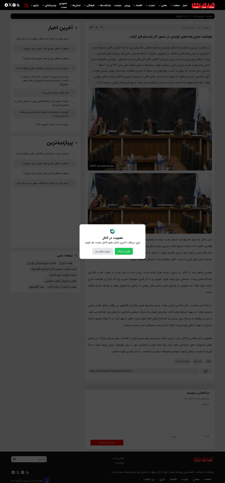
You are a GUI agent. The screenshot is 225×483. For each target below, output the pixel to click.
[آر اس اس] (18, 5)
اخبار (185, 5)
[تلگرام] (6, 5)
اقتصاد (139, 5)
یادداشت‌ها (106, 5)
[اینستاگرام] (14, 5)
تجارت (152, 5)
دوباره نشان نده (102, 251)
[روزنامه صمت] (203, 5)
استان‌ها (76, 5)
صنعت (176, 5)
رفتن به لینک (124, 251)
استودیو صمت (63, 5)
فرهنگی (91, 5)
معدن (164, 5)
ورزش (127, 5)
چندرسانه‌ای (51, 5)
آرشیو (36, 5)
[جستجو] (26, 5)
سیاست (118, 5)
